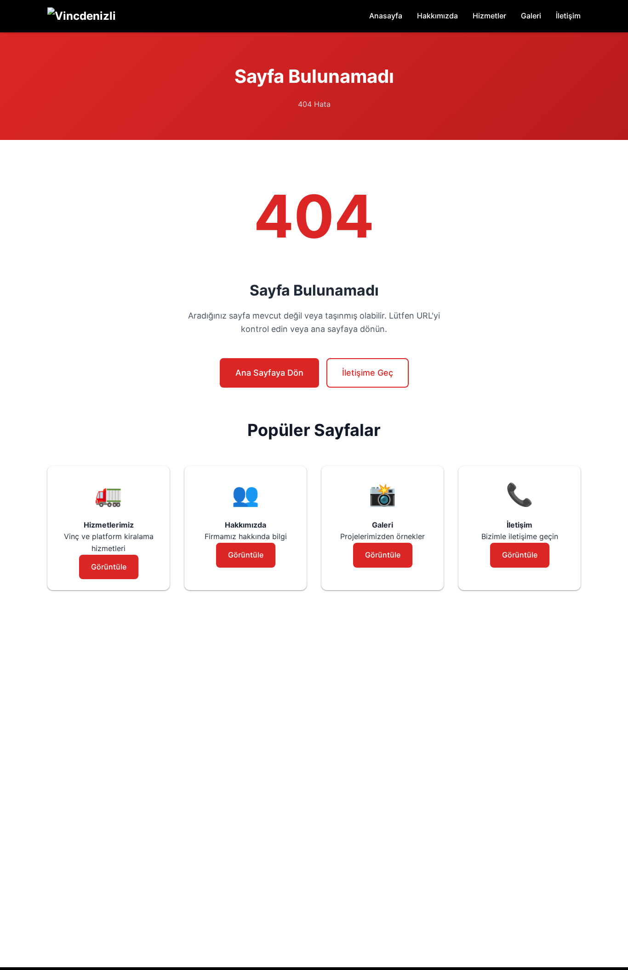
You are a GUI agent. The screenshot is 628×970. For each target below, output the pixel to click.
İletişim (568, 15)
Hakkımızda (437, 15)
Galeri (531, 15)
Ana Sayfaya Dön (269, 373)
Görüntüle (108, 566)
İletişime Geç (367, 373)
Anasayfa (385, 15)
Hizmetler (489, 15)
